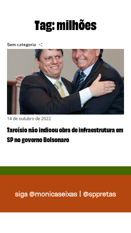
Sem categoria (21, 44)
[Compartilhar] (40, 44)
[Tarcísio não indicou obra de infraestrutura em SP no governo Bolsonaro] (65, 82)
